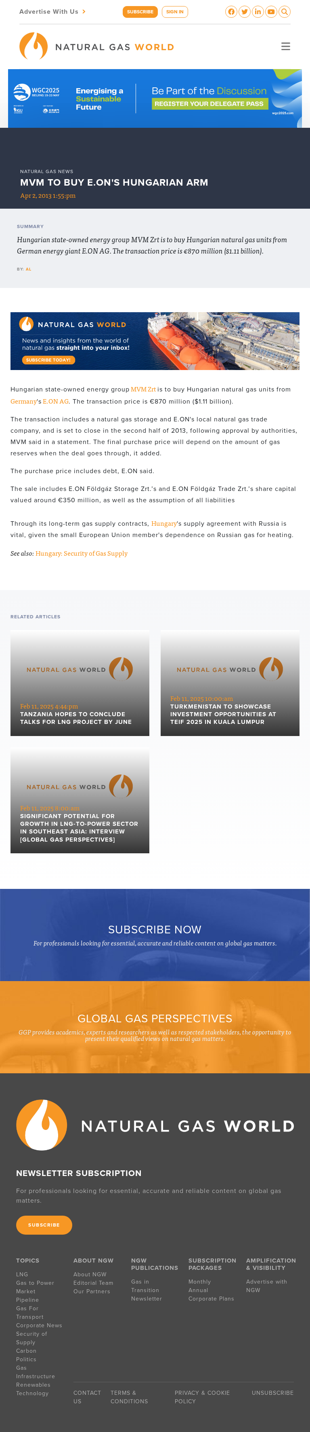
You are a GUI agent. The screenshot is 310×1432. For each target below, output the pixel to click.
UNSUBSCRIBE (273, 1393)
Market (26, 1291)
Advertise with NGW (266, 1286)
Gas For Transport (30, 1312)
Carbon (26, 1350)
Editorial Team (93, 1283)
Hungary (164, 523)
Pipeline (28, 1300)
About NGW (90, 1274)
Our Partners (92, 1291)
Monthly (200, 1281)
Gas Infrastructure (35, 1372)
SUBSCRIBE (140, 12)
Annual (198, 1290)
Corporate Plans (212, 1298)
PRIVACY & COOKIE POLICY (202, 1397)
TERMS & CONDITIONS (129, 1397)
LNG (22, 1274)
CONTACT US (87, 1397)
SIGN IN (175, 12)
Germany (23, 401)
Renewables (33, 1384)
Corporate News (39, 1325)
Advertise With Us (53, 11)
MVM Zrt (143, 388)
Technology (32, 1393)
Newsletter (146, 1298)
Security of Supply (31, 1338)
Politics (26, 1359)
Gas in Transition (145, 1286)
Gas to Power (35, 1283)
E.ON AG (55, 401)
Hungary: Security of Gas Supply (82, 553)
